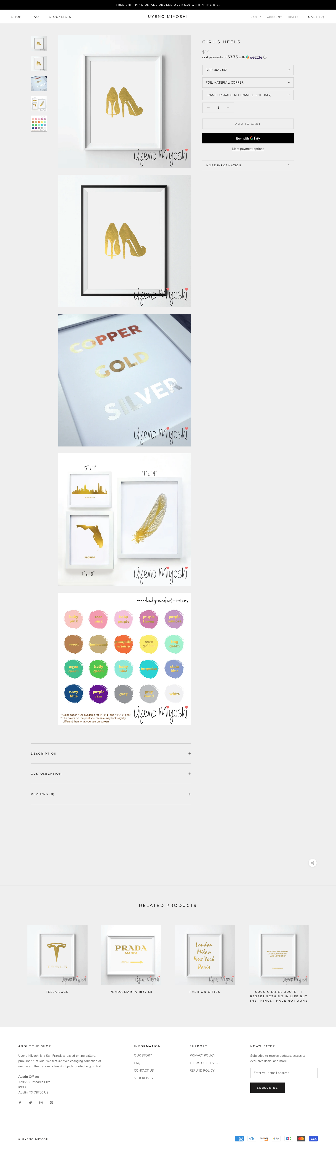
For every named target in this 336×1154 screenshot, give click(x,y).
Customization (46, 773)
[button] (248, 57)
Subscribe (267, 1087)
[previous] (14, 961)
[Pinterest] (51, 1102)
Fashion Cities (204, 991)
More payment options (248, 149)
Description (44, 753)
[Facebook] (19, 1102)
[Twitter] (30, 1102)
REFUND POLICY (202, 1070)
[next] (322, 961)
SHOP (16, 16)
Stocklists (60, 16)
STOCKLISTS (143, 1078)
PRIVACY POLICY (202, 1055)
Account (274, 17)
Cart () (316, 16)
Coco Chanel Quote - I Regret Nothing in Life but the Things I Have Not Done (279, 996)
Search (294, 17)
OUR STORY (143, 1055)
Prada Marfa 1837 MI (131, 991)
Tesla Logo (57, 991)
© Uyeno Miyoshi (34, 1139)
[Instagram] (41, 1102)
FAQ (35, 16)
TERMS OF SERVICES (205, 1063)
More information (223, 165)
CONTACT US (144, 1070)
